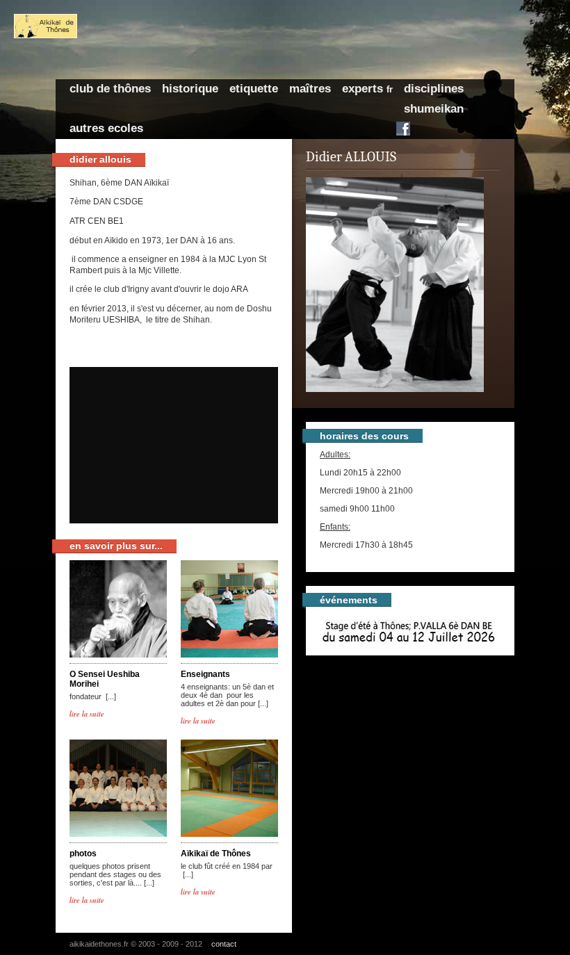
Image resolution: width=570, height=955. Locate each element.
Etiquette (253, 88)
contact (223, 944)
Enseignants (205, 674)
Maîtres (310, 88)
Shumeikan (434, 108)
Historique (190, 88)
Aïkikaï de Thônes (216, 853)
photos (83, 853)
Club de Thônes (110, 88)
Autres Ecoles (106, 128)
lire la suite (87, 713)
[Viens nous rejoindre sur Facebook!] (403, 129)
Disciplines (434, 88)
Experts (367, 88)
